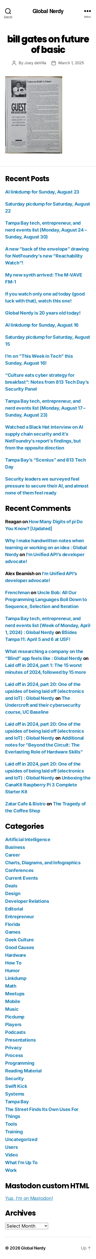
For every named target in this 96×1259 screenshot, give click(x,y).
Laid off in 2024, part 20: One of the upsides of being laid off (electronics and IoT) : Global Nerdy (44, 691)
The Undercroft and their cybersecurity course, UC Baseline (43, 705)
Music (12, 1009)
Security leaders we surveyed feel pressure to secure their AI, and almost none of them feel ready (46, 485)
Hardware (15, 955)
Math (10, 986)
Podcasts (15, 1032)
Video (11, 1154)
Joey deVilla (35, 62)
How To (13, 963)
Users (11, 1147)
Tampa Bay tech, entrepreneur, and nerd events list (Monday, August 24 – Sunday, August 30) (46, 230)
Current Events (21, 878)
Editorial (14, 909)
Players (13, 1024)
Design (12, 893)
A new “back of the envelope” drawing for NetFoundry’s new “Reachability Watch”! (46, 255)
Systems (14, 1094)
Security (14, 1078)
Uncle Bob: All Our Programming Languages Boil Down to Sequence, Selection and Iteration (46, 599)
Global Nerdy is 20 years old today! (43, 313)
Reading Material (23, 1070)
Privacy (13, 1047)
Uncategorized (21, 1139)
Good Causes (19, 947)
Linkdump (15, 978)
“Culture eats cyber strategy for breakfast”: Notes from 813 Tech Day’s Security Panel (47, 382)
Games (12, 932)
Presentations (20, 1040)
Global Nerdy (48, 11)
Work (11, 1170)
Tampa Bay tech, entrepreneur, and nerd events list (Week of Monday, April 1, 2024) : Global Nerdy (47, 625)
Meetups (15, 993)
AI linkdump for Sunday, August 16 (42, 325)
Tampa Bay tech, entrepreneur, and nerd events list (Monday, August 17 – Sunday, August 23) (45, 408)
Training (14, 1131)
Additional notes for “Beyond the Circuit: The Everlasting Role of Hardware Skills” (44, 745)
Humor (12, 970)
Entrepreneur (19, 916)
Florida (12, 924)
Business (15, 847)
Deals (11, 885)
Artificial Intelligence (27, 839)
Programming (19, 1063)
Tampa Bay (17, 1101)
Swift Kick (16, 1086)
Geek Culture (19, 939)
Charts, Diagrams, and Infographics (43, 862)
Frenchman (17, 592)
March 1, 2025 (71, 62)
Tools (11, 1124)
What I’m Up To (21, 1162)
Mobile (12, 1001)
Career (12, 855)
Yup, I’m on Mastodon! (29, 1198)
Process (14, 1055)
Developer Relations (27, 901)
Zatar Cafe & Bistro (25, 803)
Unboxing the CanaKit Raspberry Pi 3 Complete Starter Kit (47, 784)
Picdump (14, 1016)
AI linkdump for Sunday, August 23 (42, 192)
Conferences (19, 870)
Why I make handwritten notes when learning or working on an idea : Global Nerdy (46, 547)
